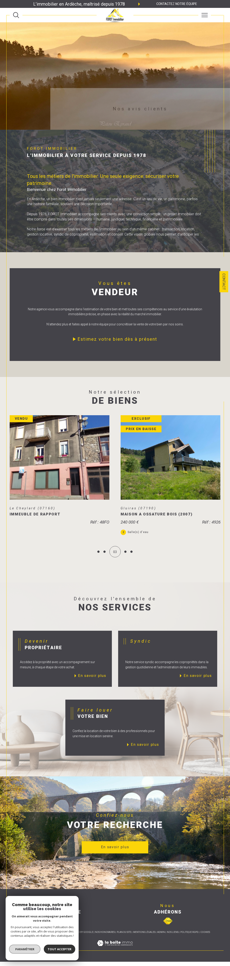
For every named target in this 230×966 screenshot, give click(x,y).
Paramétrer (24, 949)
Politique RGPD (189, 937)
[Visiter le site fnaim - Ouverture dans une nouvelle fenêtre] (167, 926)
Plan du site (124, 937)
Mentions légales (144, 937)
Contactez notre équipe (176, 4)
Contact (224, 281)
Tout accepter (59, 949)
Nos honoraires (105, 937)
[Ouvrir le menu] (204, 15)
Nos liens (172, 937)
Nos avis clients (140, 108)
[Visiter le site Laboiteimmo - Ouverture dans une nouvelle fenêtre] (115, 953)
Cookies (205, 937)
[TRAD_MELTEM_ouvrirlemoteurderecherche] (16, 15)
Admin (161, 937)
